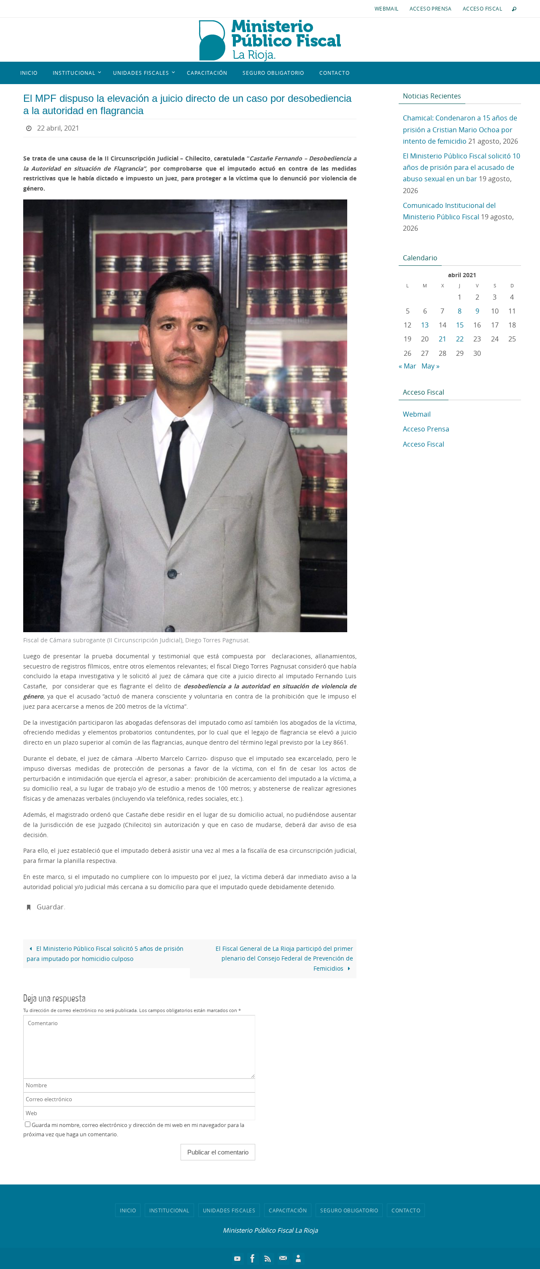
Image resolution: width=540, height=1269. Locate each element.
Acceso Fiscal (482, 8)
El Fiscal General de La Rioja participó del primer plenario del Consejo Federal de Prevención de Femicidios (284, 958)
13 (425, 325)
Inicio (128, 1210)
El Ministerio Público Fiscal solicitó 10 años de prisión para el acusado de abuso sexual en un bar (461, 167)
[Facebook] (252, 1258)
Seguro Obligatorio (349, 1210)
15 (460, 325)
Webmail (387, 8)
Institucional (169, 1210)
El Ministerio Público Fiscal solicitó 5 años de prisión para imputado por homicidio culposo (105, 953)
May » (430, 366)
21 (442, 339)
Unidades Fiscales (229, 1210)
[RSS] (267, 1258)
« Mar (407, 366)
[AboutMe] (298, 1258)
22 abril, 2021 (58, 128)
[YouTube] (237, 1258)
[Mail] (283, 1258)
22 (460, 339)
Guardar (50, 906)
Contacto (406, 1210)
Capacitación (288, 1210)
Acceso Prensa (431, 8)
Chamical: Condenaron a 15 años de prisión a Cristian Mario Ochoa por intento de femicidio (460, 129)
